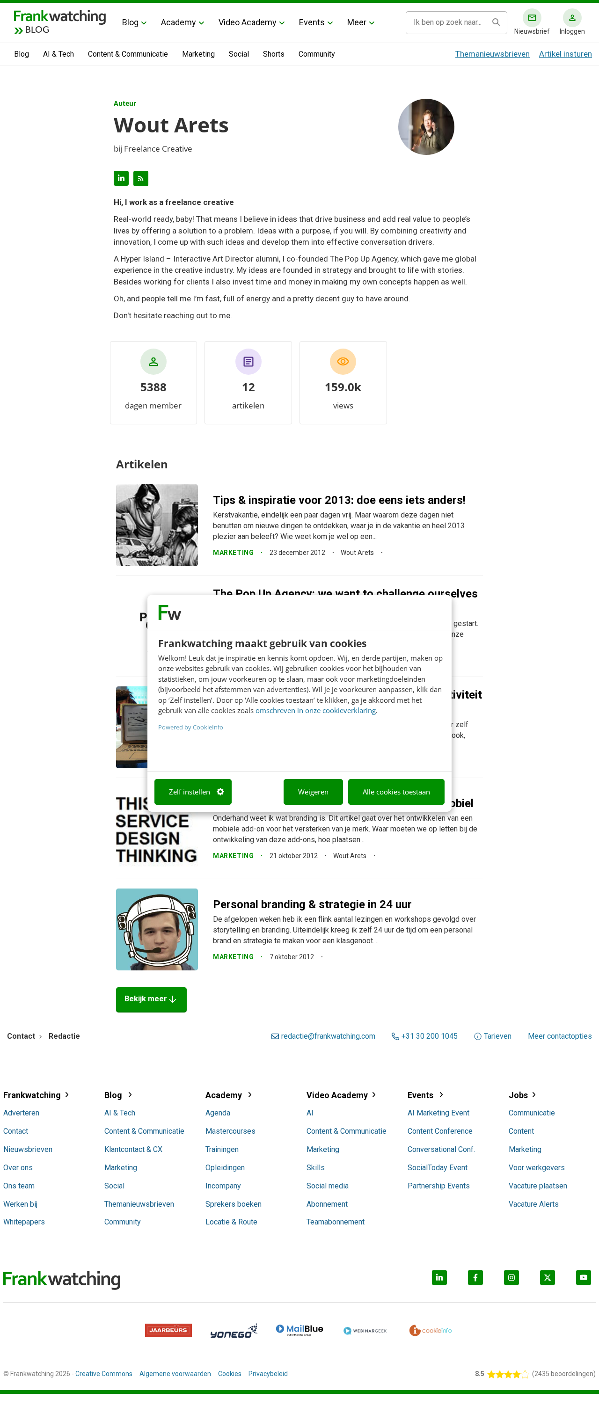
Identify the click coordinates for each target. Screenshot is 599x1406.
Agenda (217, 1112)
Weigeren (313, 791)
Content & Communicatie (128, 54)
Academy (178, 22)
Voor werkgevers (537, 1167)
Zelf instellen (189, 791)
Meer (356, 22)
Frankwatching (32, 1095)
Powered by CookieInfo (190, 726)
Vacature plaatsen (538, 1185)
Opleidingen (225, 1167)
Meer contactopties (560, 1036)
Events (312, 22)
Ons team (19, 1185)
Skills (316, 1167)
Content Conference (440, 1131)
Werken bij (20, 1204)
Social (239, 54)
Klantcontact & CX (133, 1149)
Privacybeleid (268, 1373)
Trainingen (222, 1149)
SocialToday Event (438, 1167)
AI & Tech (58, 54)
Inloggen (572, 31)
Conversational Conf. (441, 1149)
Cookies (229, 1373)
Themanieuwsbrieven (492, 53)
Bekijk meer (151, 999)
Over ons (18, 1167)
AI (310, 1112)
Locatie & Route (231, 1221)
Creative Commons (103, 1373)
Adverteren (21, 1112)
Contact (15, 1131)
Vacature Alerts (534, 1204)
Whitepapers (24, 1221)
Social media (328, 1185)
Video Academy (248, 22)
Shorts (274, 54)
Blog (130, 22)
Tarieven (497, 1036)
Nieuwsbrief (532, 31)
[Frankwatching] (60, 16)
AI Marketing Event (438, 1112)
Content (521, 1131)
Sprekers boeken (233, 1204)
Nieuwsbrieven (27, 1149)
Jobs (518, 1095)
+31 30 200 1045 (430, 1036)
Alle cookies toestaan (396, 791)
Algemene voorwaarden (175, 1373)
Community (317, 54)
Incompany (223, 1185)
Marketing (198, 54)
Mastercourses (230, 1131)
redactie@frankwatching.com (328, 1036)
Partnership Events (439, 1185)
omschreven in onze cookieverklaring (316, 710)
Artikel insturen (565, 53)
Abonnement (327, 1204)
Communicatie (532, 1112)
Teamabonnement (336, 1221)
